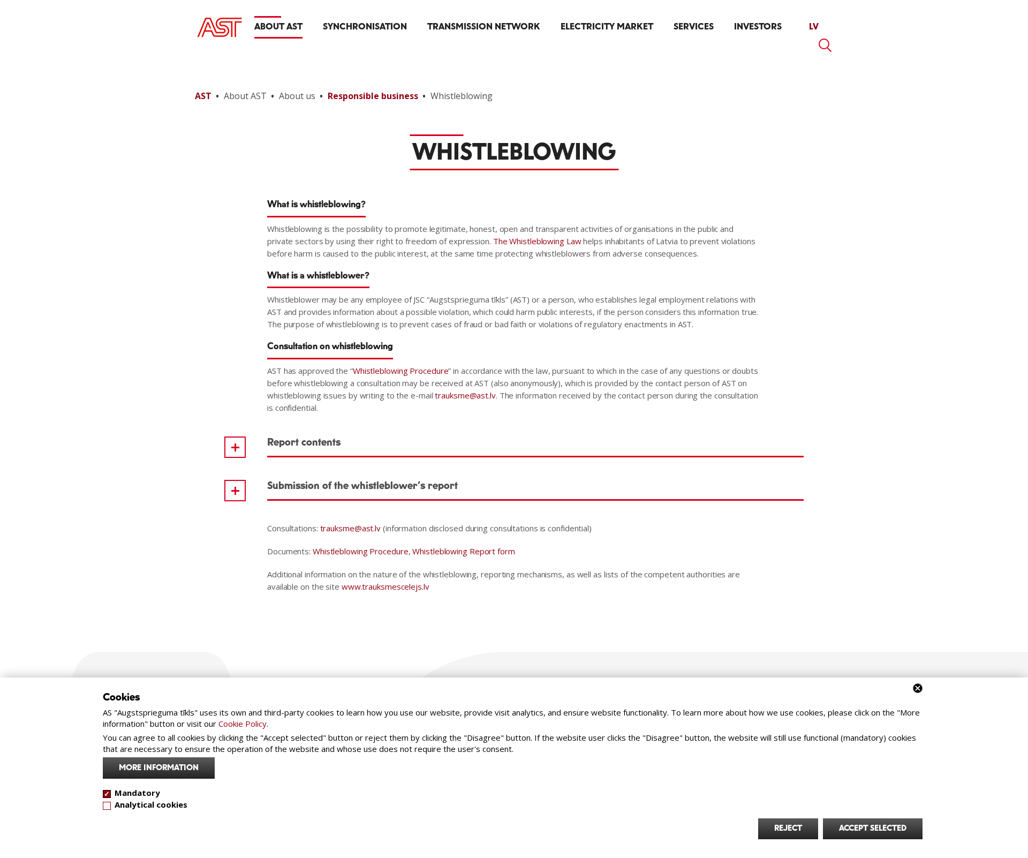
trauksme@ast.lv (465, 395)
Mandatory (137, 792)
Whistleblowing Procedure (401, 370)
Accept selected (872, 828)
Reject (788, 828)
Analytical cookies (151, 804)
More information (159, 768)
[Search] (826, 45)
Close (917, 688)
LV (814, 27)
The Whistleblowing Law (537, 241)
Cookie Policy (242, 723)
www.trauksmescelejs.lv (385, 586)
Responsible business (373, 96)
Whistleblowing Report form (463, 551)
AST (203, 96)
